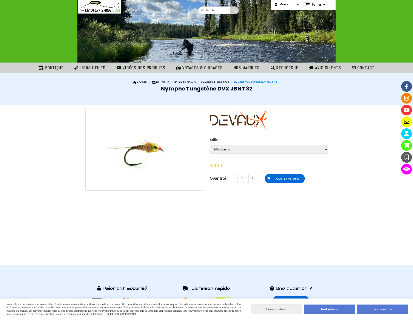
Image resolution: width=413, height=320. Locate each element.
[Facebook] (406, 86)
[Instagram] (406, 98)
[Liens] (406, 169)
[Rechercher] (235, 10)
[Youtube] (406, 110)
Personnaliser (276, 309)
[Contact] (406, 121)
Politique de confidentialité (121, 313)
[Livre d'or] (406, 157)
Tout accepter (382, 309)
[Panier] (406, 145)
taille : (215, 139)
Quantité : (219, 178)
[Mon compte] (406, 133)
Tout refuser (329, 309)
